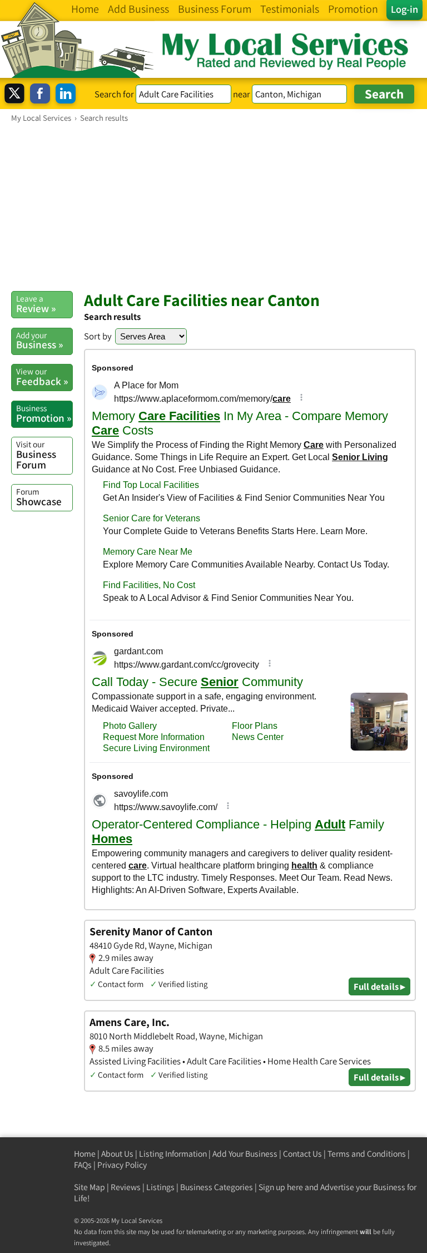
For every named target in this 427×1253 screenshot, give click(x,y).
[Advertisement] (213, 206)
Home (85, 1153)
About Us (117, 1153)
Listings (160, 1187)
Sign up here (281, 1187)
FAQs (83, 1165)
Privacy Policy (122, 1165)
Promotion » (43, 413)
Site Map (89, 1187)
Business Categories (216, 1187)
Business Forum (36, 454)
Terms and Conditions (366, 1153)
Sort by (98, 336)
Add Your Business (244, 1153)
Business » (39, 340)
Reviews (126, 1187)
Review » (36, 304)
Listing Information (173, 1153)
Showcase (39, 497)
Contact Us (302, 1153)
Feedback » (42, 377)
